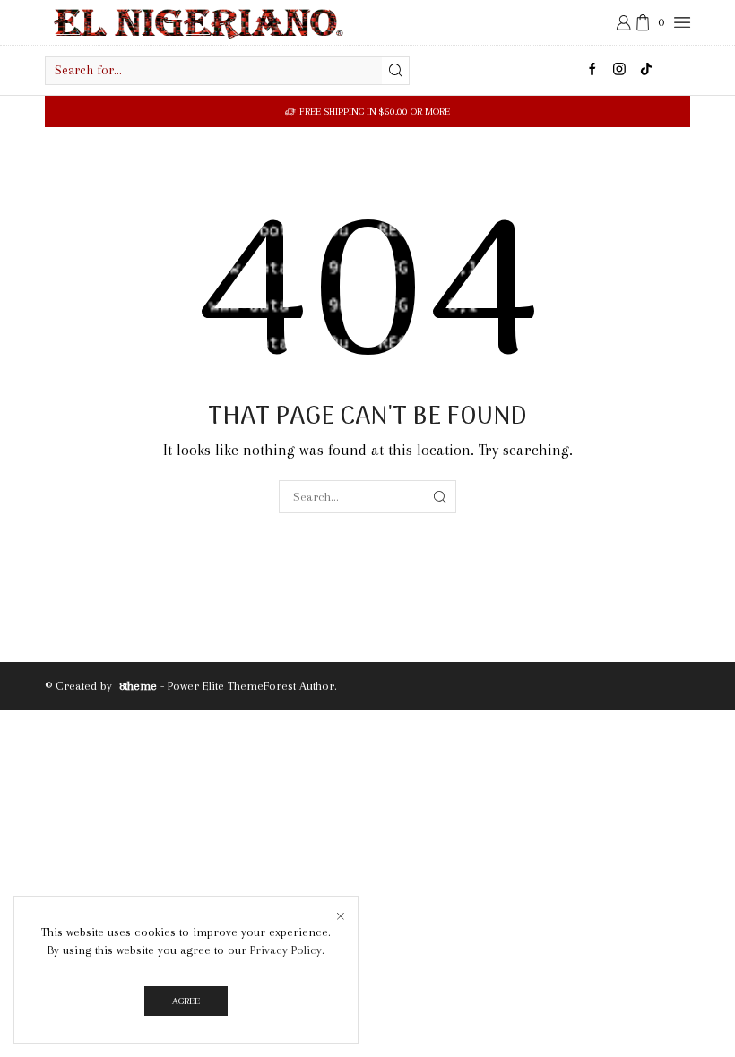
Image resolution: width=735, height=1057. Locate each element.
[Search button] (395, 70)
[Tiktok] (646, 70)
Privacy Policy (286, 950)
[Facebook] (592, 70)
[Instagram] (619, 70)
